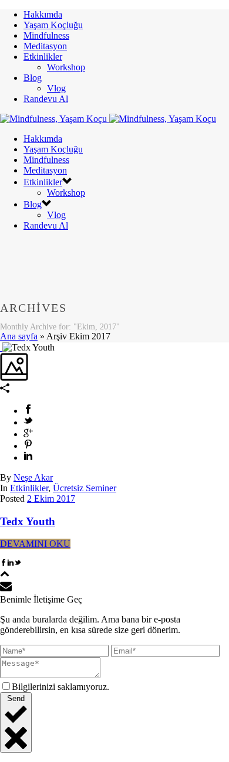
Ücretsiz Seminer (84, 488)
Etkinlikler (42, 57)
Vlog (56, 88)
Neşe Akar (33, 477)
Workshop (66, 67)
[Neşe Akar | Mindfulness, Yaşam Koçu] (108, 119)
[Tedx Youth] (1, 347)
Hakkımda (42, 14)
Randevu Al (45, 99)
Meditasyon (45, 46)
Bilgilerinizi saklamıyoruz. (60, 687)
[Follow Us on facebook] (3, 563)
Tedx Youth (27, 521)
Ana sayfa (19, 336)
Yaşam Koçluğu (53, 25)
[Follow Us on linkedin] (10, 563)
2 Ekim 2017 (51, 499)
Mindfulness (46, 35)
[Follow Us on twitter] (17, 563)
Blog (32, 78)
